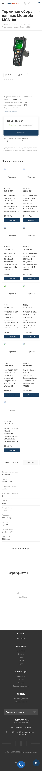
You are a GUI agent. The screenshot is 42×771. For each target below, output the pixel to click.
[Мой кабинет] (34, 4)
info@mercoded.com (23, 727)
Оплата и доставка (21, 699)
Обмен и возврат (21, 702)
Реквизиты (21, 676)
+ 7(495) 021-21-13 (22, 720)
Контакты (21, 654)
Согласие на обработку (21, 686)
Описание (30, 462)
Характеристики (12, 462)
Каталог (21, 634)
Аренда (21, 660)
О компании (21, 651)
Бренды (21, 638)
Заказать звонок (21, 723)
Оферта (21, 683)
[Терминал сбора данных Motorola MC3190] (21, 51)
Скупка (21, 664)
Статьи (21, 657)
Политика (21, 679)
